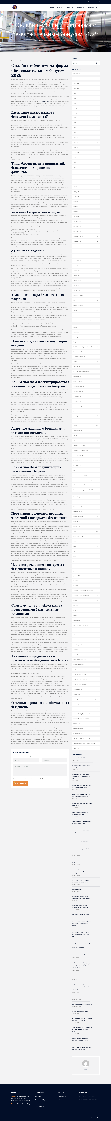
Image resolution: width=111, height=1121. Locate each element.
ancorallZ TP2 (85, 290)
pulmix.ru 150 (85, 575)
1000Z (85, 93)
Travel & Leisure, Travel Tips (85, 679)
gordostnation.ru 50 (85, 430)
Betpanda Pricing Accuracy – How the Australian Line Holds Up (82, 1019)
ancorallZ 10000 (85, 226)
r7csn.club (85, 580)
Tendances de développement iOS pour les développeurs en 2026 (81, 795)
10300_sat (85, 118)
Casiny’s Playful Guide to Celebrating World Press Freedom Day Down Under (82, 1029)
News (85, 531)
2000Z (85, 177)
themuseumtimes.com (85, 664)
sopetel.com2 (85, 649)
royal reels (85, 610)
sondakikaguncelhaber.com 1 (85, 645)
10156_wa (85, 108)
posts (85, 556)
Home (52, 7)
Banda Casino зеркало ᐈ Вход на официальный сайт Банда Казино (80, 881)
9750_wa (85, 201)
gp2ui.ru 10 (85, 435)
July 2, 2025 (15, 61)
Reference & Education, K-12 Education (85, 590)
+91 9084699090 (18, 1107)
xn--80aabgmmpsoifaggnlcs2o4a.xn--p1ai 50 (85, 743)
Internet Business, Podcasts (85, 485)
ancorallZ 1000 (85, 221)
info (85, 470)
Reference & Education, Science (85, 595)
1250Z (85, 157)
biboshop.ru (85, 337)
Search (74, 59)
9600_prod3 (85, 196)
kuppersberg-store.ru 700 (85, 497)
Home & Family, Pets (85, 455)
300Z (85, 182)
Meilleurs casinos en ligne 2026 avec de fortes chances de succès (81, 786)
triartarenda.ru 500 (85, 689)
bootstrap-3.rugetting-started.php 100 (85, 347)
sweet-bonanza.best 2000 (85, 659)
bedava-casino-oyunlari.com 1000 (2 (82, 320)
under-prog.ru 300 (85, 704)
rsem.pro (85, 615)
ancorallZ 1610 (85, 241)
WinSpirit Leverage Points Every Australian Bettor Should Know (80, 1039)
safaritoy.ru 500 (85, 620)
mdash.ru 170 (85, 521)
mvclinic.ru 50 (85, 526)
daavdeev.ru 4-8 (85, 376)
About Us (59, 7)
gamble (85, 411)
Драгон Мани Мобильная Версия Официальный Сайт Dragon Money (81, 897)
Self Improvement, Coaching (85, 630)
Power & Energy (39, 1106)
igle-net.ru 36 (85, 460)
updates (85, 709)
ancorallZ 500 (85, 275)
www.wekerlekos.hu (85, 733)
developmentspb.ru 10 (85, 386)
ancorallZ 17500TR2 (85, 246)
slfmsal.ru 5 (85, 635)
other (85, 541)
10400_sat (85, 123)
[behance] (94, 2)
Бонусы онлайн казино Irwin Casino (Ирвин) (80, 831)
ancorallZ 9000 (85, 280)
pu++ (85, 571)
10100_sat (85, 98)
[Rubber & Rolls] (14, 7)
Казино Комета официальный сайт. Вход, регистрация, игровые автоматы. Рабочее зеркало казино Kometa (82, 945)
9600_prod (85, 192)
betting (85, 327)
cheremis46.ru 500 (85, 366)
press (85, 561)
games (85, 425)
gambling (85, 416)
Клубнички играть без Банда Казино (80, 914)
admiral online (46, 101)
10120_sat (85, 103)
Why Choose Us (62, 1096)
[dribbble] (99, 2)
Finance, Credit (85, 401)
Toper (85, 669)
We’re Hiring (61, 1100)
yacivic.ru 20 (85, 748)
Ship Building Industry (40, 1103)
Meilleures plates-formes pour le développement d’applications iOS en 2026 (82, 776)
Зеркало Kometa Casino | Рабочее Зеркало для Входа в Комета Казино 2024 (80, 934)
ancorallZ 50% (85, 270)
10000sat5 (85, 88)
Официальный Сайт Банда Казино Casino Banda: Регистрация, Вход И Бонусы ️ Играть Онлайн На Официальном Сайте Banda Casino (82, 965)
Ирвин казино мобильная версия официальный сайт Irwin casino (80, 841)
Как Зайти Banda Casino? (78, 955)
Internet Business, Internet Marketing (85, 480)
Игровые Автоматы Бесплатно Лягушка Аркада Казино (81, 861)
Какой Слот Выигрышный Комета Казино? (82, 1004)
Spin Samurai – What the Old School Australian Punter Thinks (81, 1048)
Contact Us (80, 7)
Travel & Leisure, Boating (85, 674)
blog (85, 342)
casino (85, 361)
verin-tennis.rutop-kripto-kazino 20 (85, 714)
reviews (85, 600)
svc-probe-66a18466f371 (78, 758)
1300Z (85, 162)
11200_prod (85, 152)
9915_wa (85, 206)
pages (85, 546)
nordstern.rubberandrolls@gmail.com (22, 1104)
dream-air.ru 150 (85, 396)
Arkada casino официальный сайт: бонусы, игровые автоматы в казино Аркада (80, 851)
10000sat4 (85, 83)
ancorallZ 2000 (85, 251)
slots (85, 640)
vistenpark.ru (85, 723)
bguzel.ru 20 (85, 332)
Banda (85, 310)
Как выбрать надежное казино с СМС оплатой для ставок (81, 766)
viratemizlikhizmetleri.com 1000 (85, 718)
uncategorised (85, 694)
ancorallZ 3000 (85, 261)
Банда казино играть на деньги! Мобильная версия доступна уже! (80, 906)
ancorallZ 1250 (85, 231)
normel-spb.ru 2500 (85, 536)
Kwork (85, 502)
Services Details (92, 7)
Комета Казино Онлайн (77, 997)
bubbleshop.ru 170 (85, 351)
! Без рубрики (85, 73)
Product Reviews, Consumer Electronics (85, 566)
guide (85, 440)
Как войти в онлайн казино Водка (80, 1011)
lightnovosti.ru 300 (85, 506)
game (85, 421)
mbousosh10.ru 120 (85, 516)
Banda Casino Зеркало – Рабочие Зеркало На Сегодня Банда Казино (80, 976)
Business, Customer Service (85, 356)
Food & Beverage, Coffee (85, 406)
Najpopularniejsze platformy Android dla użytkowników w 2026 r (82, 822)
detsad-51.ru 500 (85, 381)
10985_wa (85, 147)
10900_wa (85, 142)
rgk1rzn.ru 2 (85, 605)
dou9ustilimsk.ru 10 (85, 391)
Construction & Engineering (42, 1100)
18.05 (85, 167)
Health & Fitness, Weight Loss (85, 450)
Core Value (60, 1103)
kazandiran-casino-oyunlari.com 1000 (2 (83, 490)
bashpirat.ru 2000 (85, 315)
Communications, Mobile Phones (85, 371)
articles (85, 300)
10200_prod (85, 113)
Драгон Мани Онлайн (77, 889)
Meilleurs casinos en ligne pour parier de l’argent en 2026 (82, 804)
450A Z (85, 187)
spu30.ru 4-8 (85, 654)
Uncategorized (85, 699)
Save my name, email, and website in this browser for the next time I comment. (34, 778)
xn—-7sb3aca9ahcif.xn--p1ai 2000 (85, 738)
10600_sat (85, 132)
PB (85, 551)
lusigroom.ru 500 (85, 511)
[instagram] (88, 2)
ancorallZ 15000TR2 (85, 236)
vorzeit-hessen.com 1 (85, 728)
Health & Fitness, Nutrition (85, 445)
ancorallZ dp (85, 285)
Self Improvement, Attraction (85, 625)
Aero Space (38, 1096)
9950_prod (85, 216)
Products (70, 7)
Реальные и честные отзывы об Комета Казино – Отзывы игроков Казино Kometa (81, 923)
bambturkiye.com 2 (85, 305)
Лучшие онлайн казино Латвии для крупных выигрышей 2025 (80, 813)
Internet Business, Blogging (85, 475)
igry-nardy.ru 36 (85, 465)
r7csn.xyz (85, 585)
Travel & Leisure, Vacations (85, 684)
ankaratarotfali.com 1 (85, 295)
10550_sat (85, 127)
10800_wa (85, 137)
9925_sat (85, 211)
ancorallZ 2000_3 (85, 256)
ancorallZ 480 (85, 265)
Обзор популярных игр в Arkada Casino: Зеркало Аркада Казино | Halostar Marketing (82, 871)
